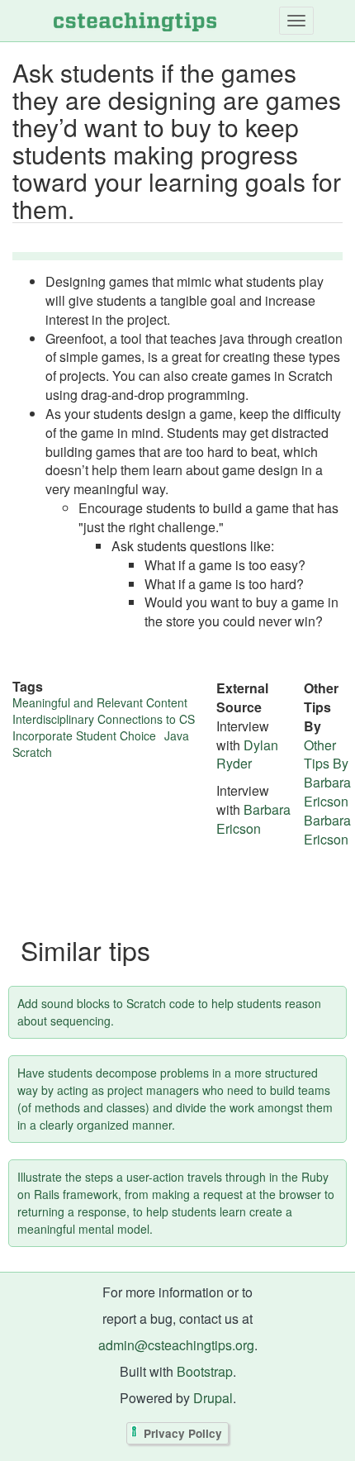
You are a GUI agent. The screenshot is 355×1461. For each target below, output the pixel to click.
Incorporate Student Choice (84, 735)
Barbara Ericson (253, 819)
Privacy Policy (183, 1433)
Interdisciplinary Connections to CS (103, 719)
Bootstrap (205, 1371)
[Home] (135, 20)
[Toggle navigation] (296, 21)
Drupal (213, 1397)
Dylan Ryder (247, 754)
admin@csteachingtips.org (176, 1344)
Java (176, 735)
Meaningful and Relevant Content (99, 702)
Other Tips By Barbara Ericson (327, 773)
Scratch (32, 752)
